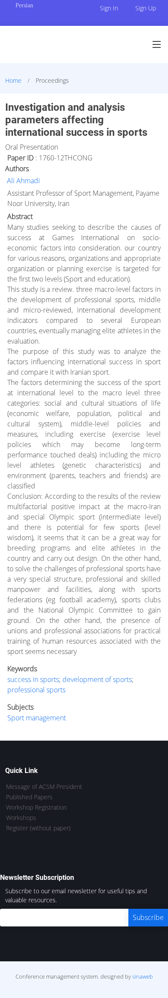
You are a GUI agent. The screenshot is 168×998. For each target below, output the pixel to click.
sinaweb (142, 976)
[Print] (162, 100)
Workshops (21, 818)
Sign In (109, 8)
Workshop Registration (36, 807)
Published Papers (29, 797)
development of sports (97, 679)
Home (13, 80)
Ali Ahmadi (23, 180)
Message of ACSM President (44, 787)
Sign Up (145, 8)
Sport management (36, 718)
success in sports (33, 679)
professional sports (36, 690)
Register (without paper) (38, 828)
